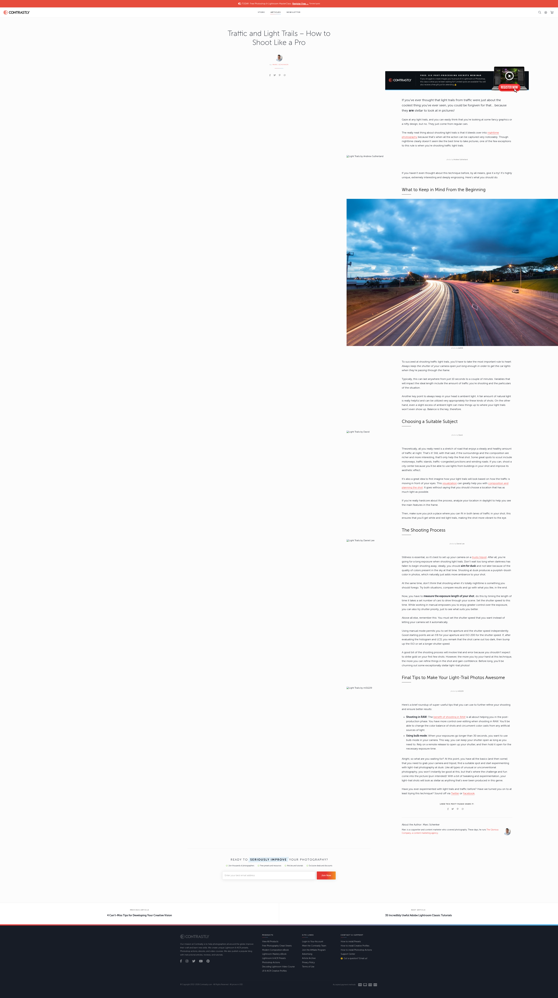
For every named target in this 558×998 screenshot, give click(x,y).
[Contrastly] (19, 12)
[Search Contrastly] (540, 12)
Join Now (326, 875)
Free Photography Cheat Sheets (277, 946)
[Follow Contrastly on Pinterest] (209, 961)
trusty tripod (479, 557)
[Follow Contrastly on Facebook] (182, 961)
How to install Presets (351, 941)
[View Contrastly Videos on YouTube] (202, 961)
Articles (276, 12)
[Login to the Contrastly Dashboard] (546, 12)
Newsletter (294, 12)
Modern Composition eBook (275, 950)
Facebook (469, 793)
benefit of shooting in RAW (449, 716)
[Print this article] (288, 75)
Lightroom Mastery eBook (274, 954)
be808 (460, 348)
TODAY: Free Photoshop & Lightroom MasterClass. (280, 3)
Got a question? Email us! (355, 958)
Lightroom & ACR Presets (274, 958)
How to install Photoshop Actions (356, 950)
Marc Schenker (280, 64)
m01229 (461, 691)
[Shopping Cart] (552, 12)
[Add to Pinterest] (279, 75)
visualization (449, 483)
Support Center (348, 954)
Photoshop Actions (271, 962)
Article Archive (309, 958)
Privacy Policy (308, 962)
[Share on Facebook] (270, 75)
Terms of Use (308, 967)
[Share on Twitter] (274, 75)
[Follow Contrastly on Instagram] (189, 961)
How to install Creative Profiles (355, 946)
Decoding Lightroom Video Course (278, 967)
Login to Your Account (312, 941)
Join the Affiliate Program (314, 950)
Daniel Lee (460, 544)
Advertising (307, 954)
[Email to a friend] (284, 75)
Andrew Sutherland (461, 159)
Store (261, 12)
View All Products (270, 941)
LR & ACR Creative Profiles (274, 971)
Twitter (455, 793)
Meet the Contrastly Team (314, 946)
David (460, 435)
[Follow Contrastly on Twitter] (195, 961)
